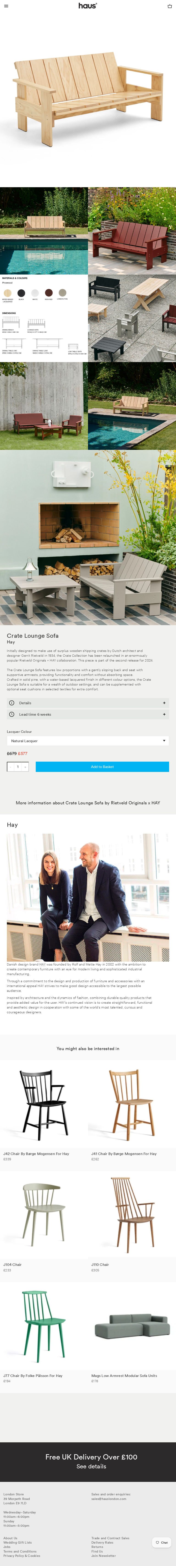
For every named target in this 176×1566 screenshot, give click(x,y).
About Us (10, 1538)
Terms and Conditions (19, 1551)
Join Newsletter (103, 1556)
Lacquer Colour (19, 732)
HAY (42, 964)
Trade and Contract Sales (110, 1538)
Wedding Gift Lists (17, 1542)
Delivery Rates (102, 1542)
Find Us (97, 1551)
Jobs (6, 1547)
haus (79, 11)
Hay (11, 642)
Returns (97, 1547)
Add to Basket (102, 766)
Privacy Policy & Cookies (21, 1556)
